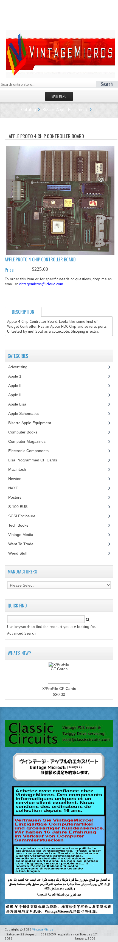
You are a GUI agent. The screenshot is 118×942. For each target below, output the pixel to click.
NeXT (13, 488)
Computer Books (27, 432)
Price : (10, 270)
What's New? (19, 653)
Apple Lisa (21, 404)
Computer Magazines (31, 441)
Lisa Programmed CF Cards (35, 460)
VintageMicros (42, 929)
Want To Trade (20, 544)
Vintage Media (23, 534)
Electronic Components (31, 451)
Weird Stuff (20, 553)
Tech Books (22, 525)
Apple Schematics (26, 413)
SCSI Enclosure (24, 516)
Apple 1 (17, 376)
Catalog (28, 109)
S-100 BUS (20, 506)
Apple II (17, 385)
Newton (14, 478)
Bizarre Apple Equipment (65, 109)
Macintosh (20, 469)
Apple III (18, 395)
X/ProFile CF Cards (59, 688)
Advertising (20, 367)
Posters (17, 497)
